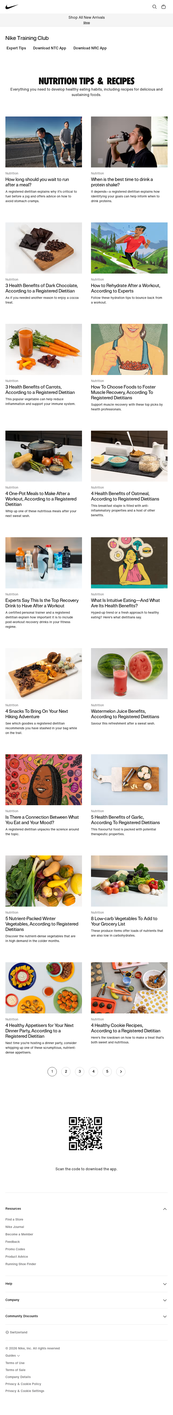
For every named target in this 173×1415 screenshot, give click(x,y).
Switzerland (18, 1332)
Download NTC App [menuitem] (49, 48)
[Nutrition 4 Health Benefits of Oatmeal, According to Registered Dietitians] (129, 474)
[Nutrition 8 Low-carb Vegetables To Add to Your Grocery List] (129, 896)
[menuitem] (13, 1355)
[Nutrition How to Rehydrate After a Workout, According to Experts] (129, 263)
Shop (86, 22)
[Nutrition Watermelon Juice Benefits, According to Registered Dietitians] (129, 687)
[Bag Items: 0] (163, 7)
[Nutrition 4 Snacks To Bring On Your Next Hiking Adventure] (43, 691)
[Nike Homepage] (12, 7)
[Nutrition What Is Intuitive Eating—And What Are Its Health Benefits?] (129, 578)
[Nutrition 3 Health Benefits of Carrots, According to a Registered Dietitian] (43, 365)
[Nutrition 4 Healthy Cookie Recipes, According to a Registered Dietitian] (129, 1003)
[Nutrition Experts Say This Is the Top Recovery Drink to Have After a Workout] (43, 583)
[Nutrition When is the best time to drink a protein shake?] (129, 160)
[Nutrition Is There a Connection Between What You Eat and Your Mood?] (43, 795)
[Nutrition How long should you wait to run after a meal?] (43, 160)
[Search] (154, 7)
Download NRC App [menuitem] (90, 48)
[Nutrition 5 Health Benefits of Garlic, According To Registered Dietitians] (129, 795)
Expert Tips (16, 48)
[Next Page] (120, 1071)
